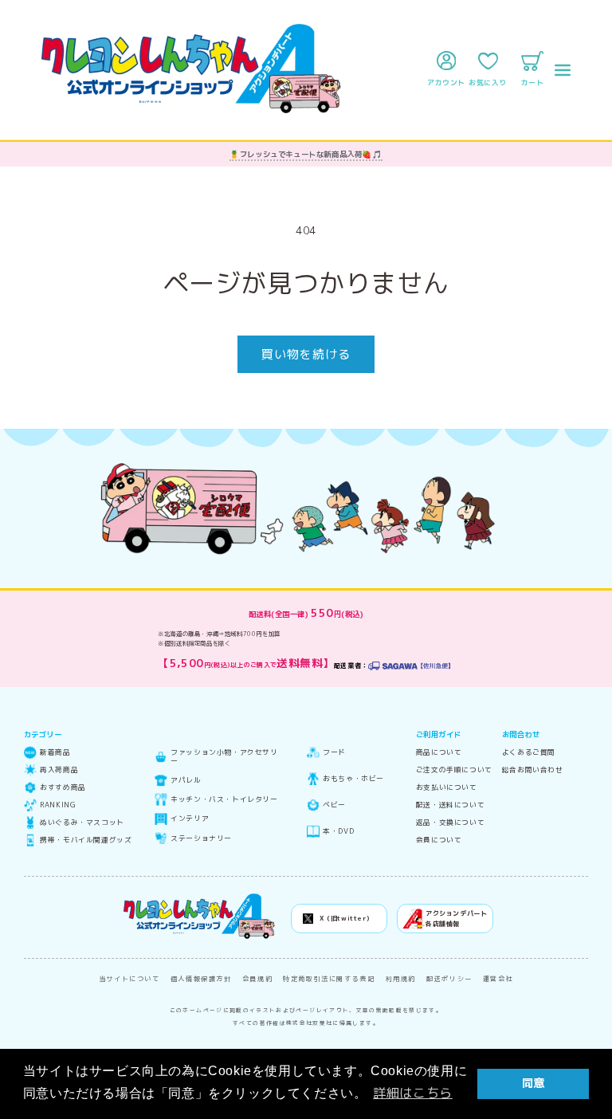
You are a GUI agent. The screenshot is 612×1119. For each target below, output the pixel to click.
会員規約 (257, 979)
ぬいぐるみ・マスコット (82, 823)
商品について (439, 752)
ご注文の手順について (454, 770)
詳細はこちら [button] (413, 1092)
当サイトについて (129, 979)
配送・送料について (450, 805)
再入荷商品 (59, 770)
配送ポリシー (449, 979)
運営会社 (498, 979)
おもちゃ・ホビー (353, 779)
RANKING (58, 805)
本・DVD (338, 831)
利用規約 (401, 979)
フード (334, 752)
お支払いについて (446, 787)
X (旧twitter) (344, 918)
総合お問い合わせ (532, 770)
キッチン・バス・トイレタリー (224, 799)
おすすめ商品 (63, 787)
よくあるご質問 (528, 752)
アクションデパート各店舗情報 (456, 919)
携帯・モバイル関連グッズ (85, 840)
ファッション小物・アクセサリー (224, 756)
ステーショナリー (201, 838)
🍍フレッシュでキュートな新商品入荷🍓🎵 (306, 154)
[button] (562, 70)
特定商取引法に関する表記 (329, 979)
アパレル (186, 780)
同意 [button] (533, 1083)
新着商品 (55, 752)
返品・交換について (450, 823)
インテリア (190, 819)
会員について (439, 840)
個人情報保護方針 (201, 979)
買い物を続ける (306, 354)
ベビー (334, 805)
